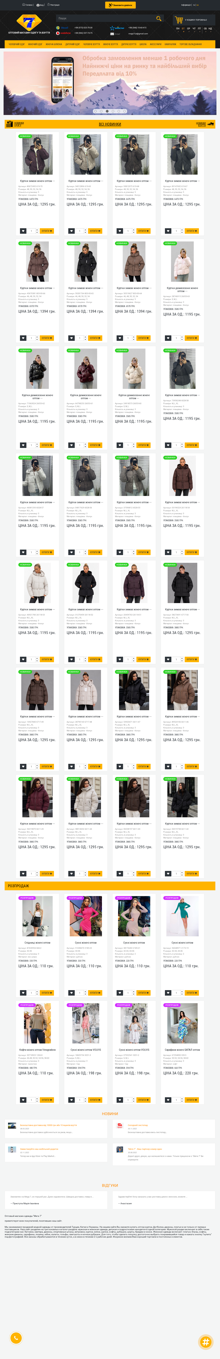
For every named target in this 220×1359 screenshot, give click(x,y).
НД (210, 28)
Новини (110, 1074)
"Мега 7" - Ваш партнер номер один (145, 1110)
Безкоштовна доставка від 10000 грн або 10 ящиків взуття (48, 1086)
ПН (177, 28)
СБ (205, 28)
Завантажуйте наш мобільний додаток (39, 1110)
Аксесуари (155, 44)
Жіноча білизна (54, 44)
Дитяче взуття (128, 44)
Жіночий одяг (35, 44)
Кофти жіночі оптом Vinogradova (37, 1010)
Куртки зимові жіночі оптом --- (37, 141)
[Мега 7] (110, 64)
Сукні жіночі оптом (85, 903)
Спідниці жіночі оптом (37, 903)
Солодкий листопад (138, 1086)
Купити (46, 192)
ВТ (183, 28)
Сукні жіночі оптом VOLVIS (86, 1010)
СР (188, 28)
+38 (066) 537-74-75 (84, 33)
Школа (143, 44)
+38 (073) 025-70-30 (84, 28)
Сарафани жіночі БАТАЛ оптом (182, 1010)
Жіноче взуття (110, 44)
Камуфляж (170, 44)
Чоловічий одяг (17, 44)
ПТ (199, 28)
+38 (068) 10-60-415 (138, 28)
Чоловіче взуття (91, 44)
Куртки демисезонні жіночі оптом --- (182, 250)
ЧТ (194, 28)
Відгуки (110, 1146)
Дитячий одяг (72, 44)
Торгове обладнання (191, 44)
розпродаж (18, 846)
